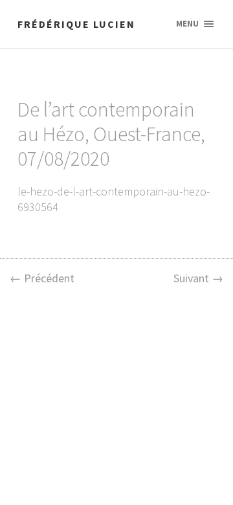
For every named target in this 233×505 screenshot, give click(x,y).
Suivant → (198, 278)
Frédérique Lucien (76, 23)
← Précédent (42, 278)
